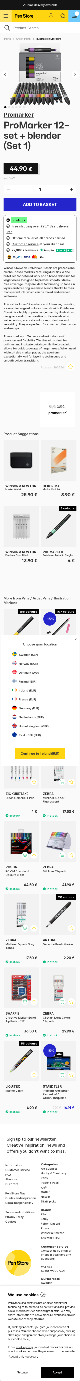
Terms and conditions (20, 1212)
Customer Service (17, 1170)
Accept (57, 1372)
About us (11, 1179)
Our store (11, 1184)
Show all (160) (50, 1237)
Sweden (46, 1282)
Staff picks (48, 1201)
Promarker (19, 114)
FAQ (8, 1174)
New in (45, 1196)
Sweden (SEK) (28, 654)
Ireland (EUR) (27, 690)
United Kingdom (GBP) (34, 726)
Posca (45, 1228)
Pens (7, 38)
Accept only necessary (23, 1356)
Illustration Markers (48, 38)
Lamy (44, 1219)
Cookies (10, 1221)
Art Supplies (49, 1168)
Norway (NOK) (28, 663)
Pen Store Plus (15, 1193)
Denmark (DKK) (29, 672)
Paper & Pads (50, 1182)
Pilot (44, 1214)
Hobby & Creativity (53, 1173)
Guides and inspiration (20, 1198)
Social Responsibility (19, 1202)
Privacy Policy (14, 1217)
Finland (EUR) (27, 681)
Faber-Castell (50, 1223)
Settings (22, 1372)
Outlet (45, 1192)
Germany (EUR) (29, 708)
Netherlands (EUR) (31, 717)
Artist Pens (23, 38)
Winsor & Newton (52, 1233)
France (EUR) (27, 699)
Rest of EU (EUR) (30, 735)
